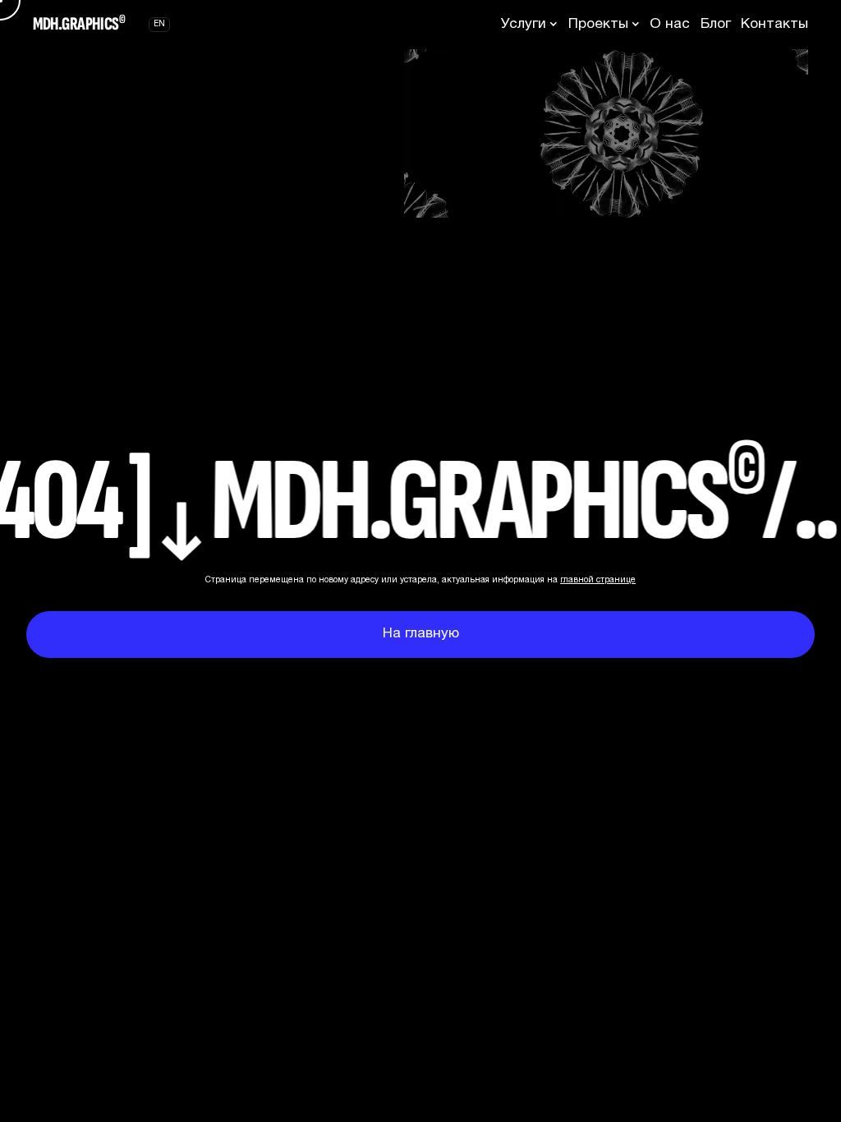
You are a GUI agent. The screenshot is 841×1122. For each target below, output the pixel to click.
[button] (529, 24)
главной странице (598, 580)
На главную (421, 634)
